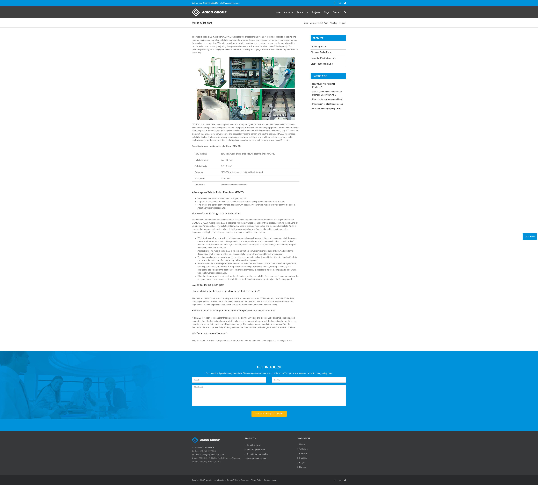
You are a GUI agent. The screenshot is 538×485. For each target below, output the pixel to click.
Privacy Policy (256, 480)
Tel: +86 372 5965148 (204, 447)
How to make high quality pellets (327, 108)
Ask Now (530, 236)
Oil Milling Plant (318, 46)
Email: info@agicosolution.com (210, 454)
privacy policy (321, 373)
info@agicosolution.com (229, 3)
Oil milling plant (253, 445)
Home (302, 444)
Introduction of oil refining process (327, 104)
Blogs (301, 462)
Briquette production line (257, 454)
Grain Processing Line (322, 64)
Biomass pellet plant (255, 449)
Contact (302, 467)
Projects (303, 458)
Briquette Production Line (323, 58)
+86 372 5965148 (211, 3)
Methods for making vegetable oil (327, 99)
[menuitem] (279, 12)
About (274, 480)
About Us (303, 449)
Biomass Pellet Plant (321, 52)
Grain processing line (256, 458)
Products (303, 453)
